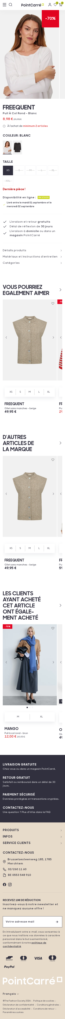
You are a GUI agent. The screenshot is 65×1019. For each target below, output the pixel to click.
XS (8, 170)
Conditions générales (48, 1005)
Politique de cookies (43, 1001)
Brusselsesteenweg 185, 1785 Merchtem (30, 861)
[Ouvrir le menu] (4, 5)
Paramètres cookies (13, 1012)
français (9, 994)
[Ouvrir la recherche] (10, 5)
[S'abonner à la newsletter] (57, 922)
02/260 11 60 (17, 869)
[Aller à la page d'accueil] (32, 4)
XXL (8, 181)
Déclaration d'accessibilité (16, 1009)
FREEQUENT (19, 108)
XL (53, 170)
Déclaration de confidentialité (18, 1005)
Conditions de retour (43, 1009)
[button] (55, 289)
